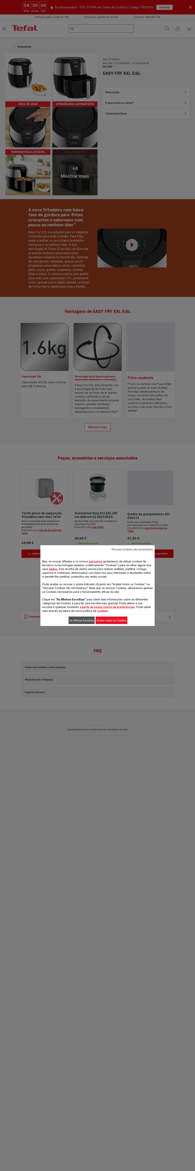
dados (53, 568)
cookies (102, 610)
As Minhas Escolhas (82, 620)
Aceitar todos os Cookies (111, 620)
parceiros (95, 561)
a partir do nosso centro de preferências (107, 606)
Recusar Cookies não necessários (132, 548)
